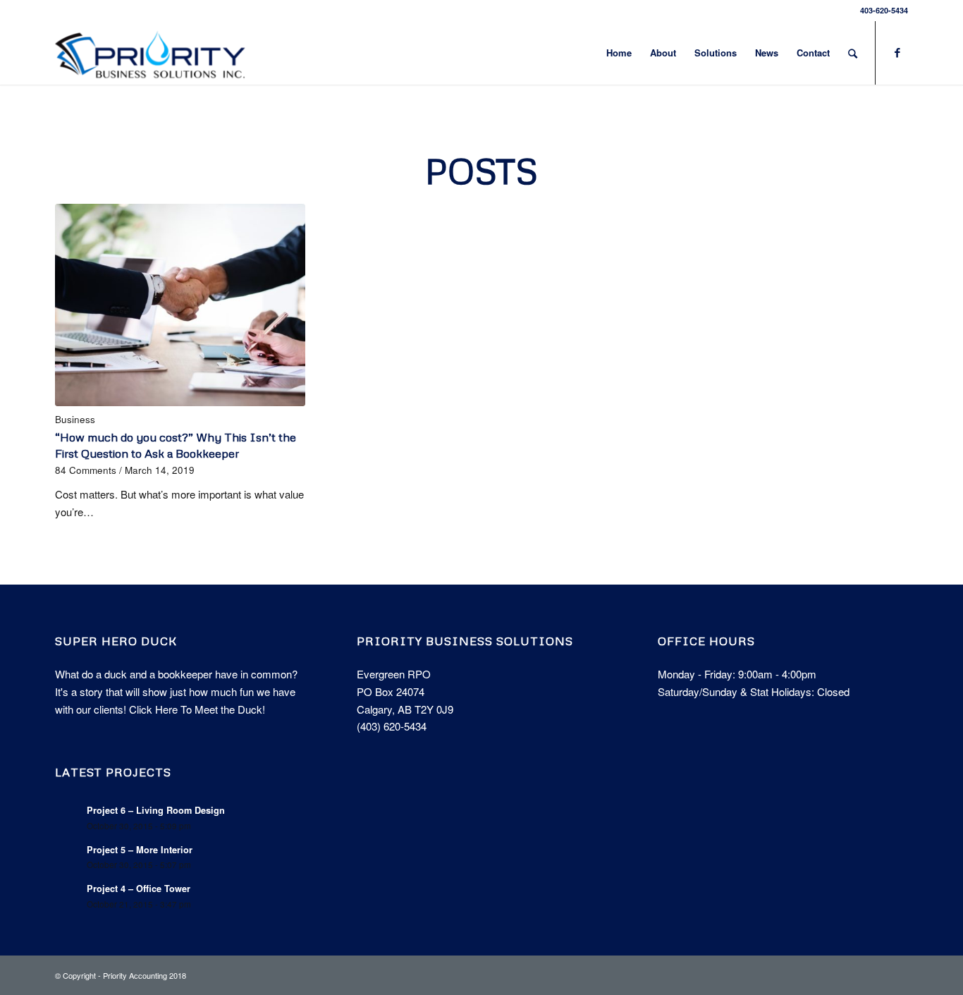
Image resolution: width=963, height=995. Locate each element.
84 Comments (85, 470)
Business (75, 419)
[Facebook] (897, 52)
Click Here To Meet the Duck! (197, 709)
